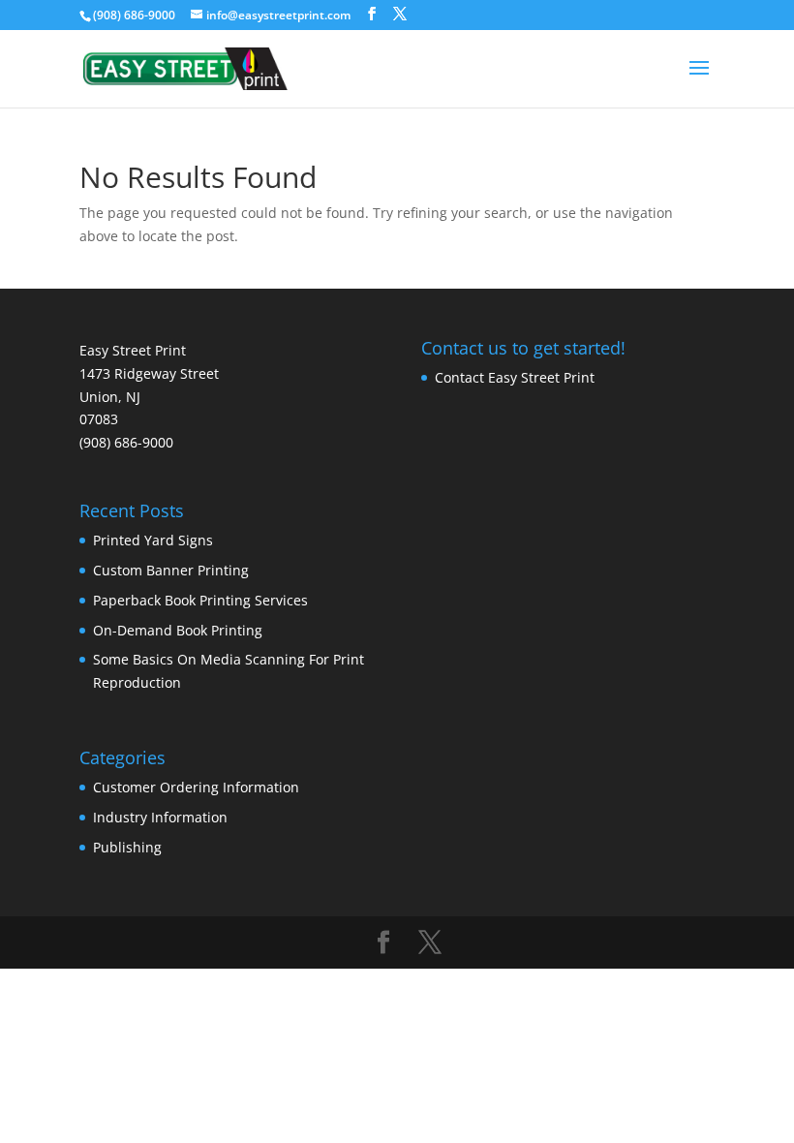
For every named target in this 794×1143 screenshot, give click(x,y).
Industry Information (160, 817)
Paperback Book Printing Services (200, 600)
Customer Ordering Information (196, 787)
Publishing (127, 847)
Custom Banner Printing (171, 570)
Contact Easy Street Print (515, 377)
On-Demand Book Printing (177, 630)
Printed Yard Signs (153, 540)
